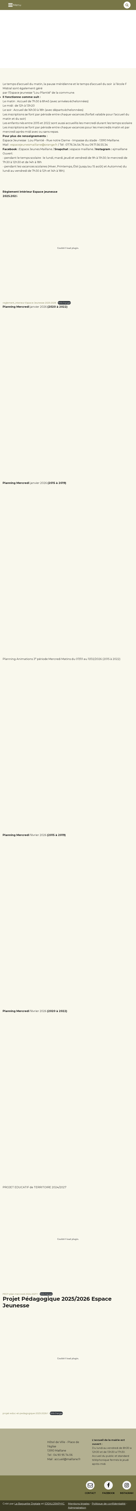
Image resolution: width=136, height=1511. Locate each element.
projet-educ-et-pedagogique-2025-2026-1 (25, 1413)
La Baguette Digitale (27, 1503)
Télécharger (64, 302)
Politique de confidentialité (109, 1503)
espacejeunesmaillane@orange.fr (33, 144)
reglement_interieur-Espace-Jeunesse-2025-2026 (29, 302)
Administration (77, 1507)
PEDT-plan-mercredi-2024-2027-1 (20, 1294)
